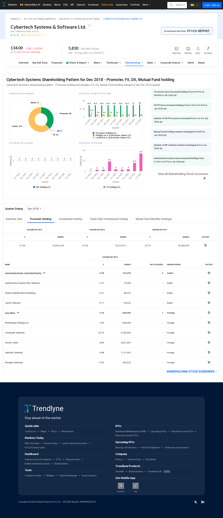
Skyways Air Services (126, 447)
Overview (24, 62)
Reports (81, 4)
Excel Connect (89, 475)
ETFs (58, 459)
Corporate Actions (170, 62)
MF (72, 4)
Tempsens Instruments (177, 447)
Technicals (112, 62)
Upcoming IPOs (159, 431)
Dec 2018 (33, 208)
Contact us (30, 431)
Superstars (122, 4)
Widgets (50, 475)
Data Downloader (68, 475)
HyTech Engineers (150, 447)
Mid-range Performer (31, 35)
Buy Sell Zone (40, 62)
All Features (67, 431)
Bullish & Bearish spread (37, 463)
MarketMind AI (32, 4)
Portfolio (135, 4)
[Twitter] (195, 502)
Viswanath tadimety (14, 332)
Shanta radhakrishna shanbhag (20, 293)
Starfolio (119, 471)
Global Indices (61, 463)
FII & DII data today (35, 447)
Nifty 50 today (32, 443)
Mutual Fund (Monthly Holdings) (154, 219)
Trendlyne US (159, 471)
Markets (12, 4)
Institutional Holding (70, 219)
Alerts (57, 4)
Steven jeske (11, 342)
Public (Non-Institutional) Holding (109, 219)
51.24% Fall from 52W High (26, 52)
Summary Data (14, 219)
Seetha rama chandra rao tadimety (22, 283)
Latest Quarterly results (74, 443)
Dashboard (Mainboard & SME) (130, 431)
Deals (150, 62)
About (201, 62)
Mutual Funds (73, 459)
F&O (65, 4)
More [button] (146, 4)
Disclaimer (151, 459)
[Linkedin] (203, 502)
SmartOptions (136, 471)
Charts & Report (77, 62)
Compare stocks (33, 475)
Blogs (44, 431)
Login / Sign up (212, 5)
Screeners (93, 4)
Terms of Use (134, 459)
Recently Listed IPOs (182, 431)
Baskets (47, 4)
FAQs (54, 431)
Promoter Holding (40, 219)
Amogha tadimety (14, 362)
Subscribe (107, 4)
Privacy (119, 459)
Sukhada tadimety (14, 352)
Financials (57, 62)
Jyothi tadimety (12, 303)
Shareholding (133, 62)
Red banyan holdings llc (17, 322)
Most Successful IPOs (126, 435)
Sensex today (51, 443)
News (97, 62)
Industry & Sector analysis (38, 459)
